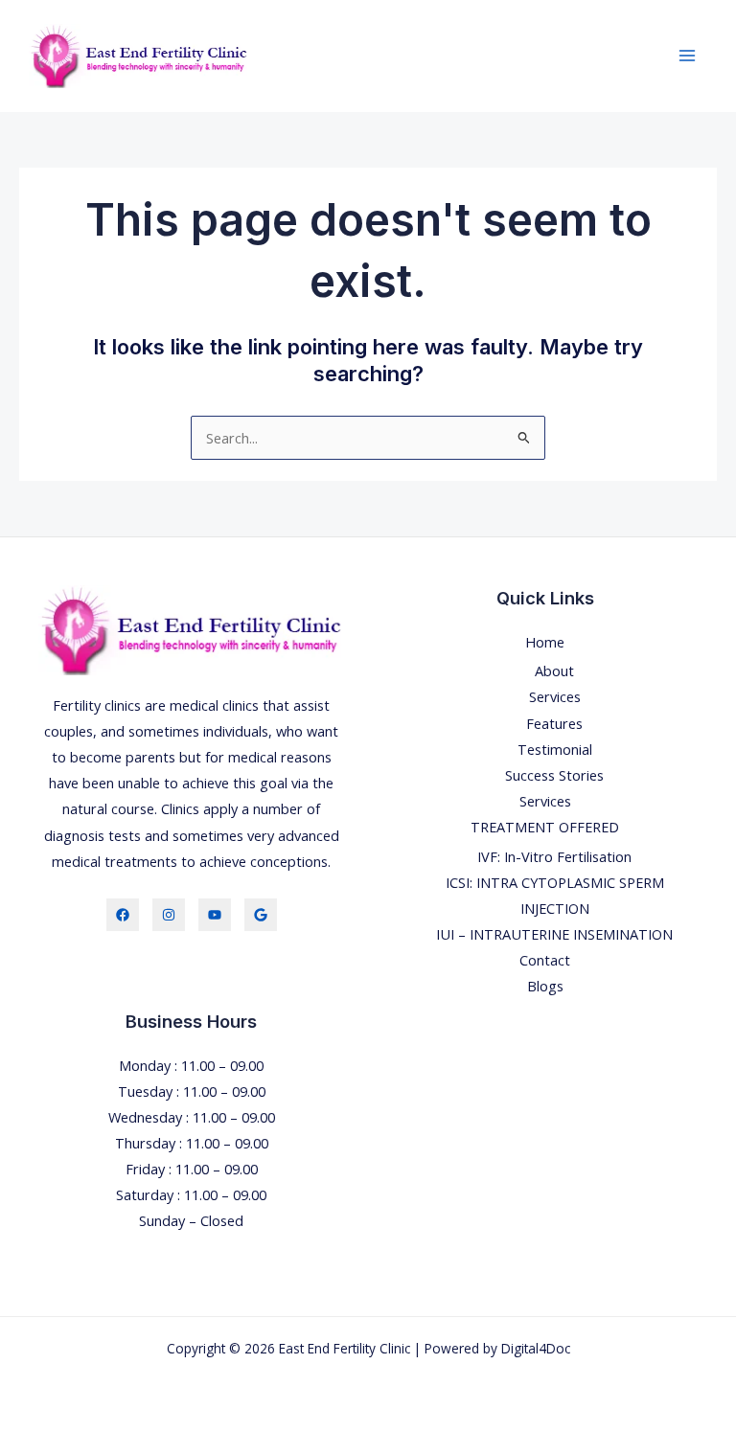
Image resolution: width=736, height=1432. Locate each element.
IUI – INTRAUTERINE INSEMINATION (554, 933)
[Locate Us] (260, 914)
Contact (544, 959)
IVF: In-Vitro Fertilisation (554, 856)
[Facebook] (122, 914)
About (554, 670)
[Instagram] (168, 914)
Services (555, 696)
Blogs (545, 985)
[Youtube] (214, 914)
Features (554, 723)
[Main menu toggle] (687, 55)
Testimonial (555, 749)
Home (544, 641)
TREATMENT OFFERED (545, 826)
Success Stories (554, 774)
